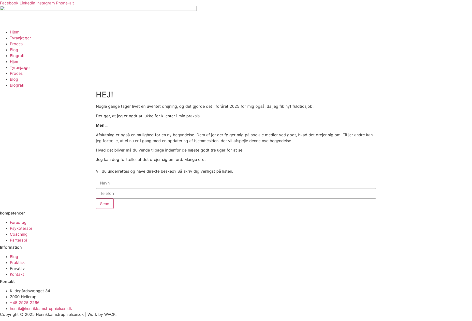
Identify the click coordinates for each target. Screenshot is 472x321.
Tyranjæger (20, 37)
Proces (16, 43)
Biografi (17, 55)
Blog (14, 49)
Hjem (14, 32)
